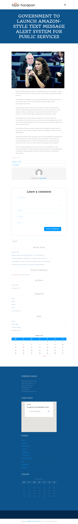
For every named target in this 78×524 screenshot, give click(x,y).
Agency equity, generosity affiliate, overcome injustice (28, 255)
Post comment (52, 229)
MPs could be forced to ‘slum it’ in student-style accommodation (31, 261)
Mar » (45, 356)
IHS (23, 461)
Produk (23, 443)
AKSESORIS (25, 464)
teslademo (43, 178)
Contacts (24, 467)
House (13, 301)
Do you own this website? (35, 411)
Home (23, 440)
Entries (15, 324)
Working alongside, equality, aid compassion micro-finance (29, 258)
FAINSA (24, 449)
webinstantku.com (33, 521)
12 (23, 347)
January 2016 (15, 288)
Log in (13, 321)
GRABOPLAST (26, 452)
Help (13, 298)
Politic (14, 157)
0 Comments (15, 165)
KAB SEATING (26, 446)
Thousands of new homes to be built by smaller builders (28, 264)
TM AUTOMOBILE (27, 458)
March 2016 (15, 285)
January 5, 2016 (16, 161)
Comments (16, 327)
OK (48, 411)
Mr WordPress (16, 274)
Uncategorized (16, 310)
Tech (18, 157)
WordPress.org (16, 330)
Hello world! (15, 252)
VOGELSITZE (25, 455)
